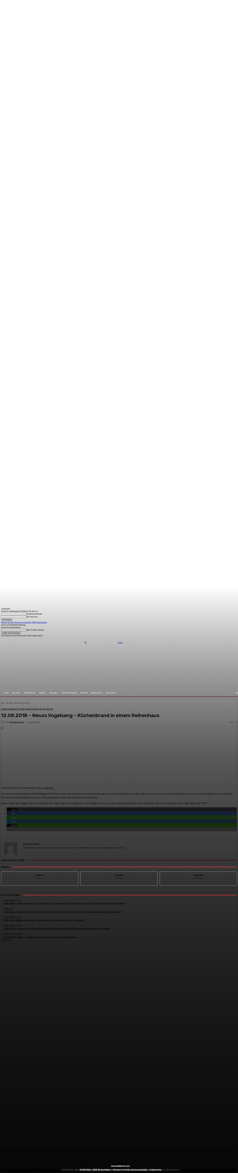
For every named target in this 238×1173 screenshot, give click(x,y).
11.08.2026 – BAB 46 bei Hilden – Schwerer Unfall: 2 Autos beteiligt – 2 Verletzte (120, 1169)
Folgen (119, 874)
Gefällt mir (40, 874)
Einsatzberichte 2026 (120, 1166)
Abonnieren (198, 874)
